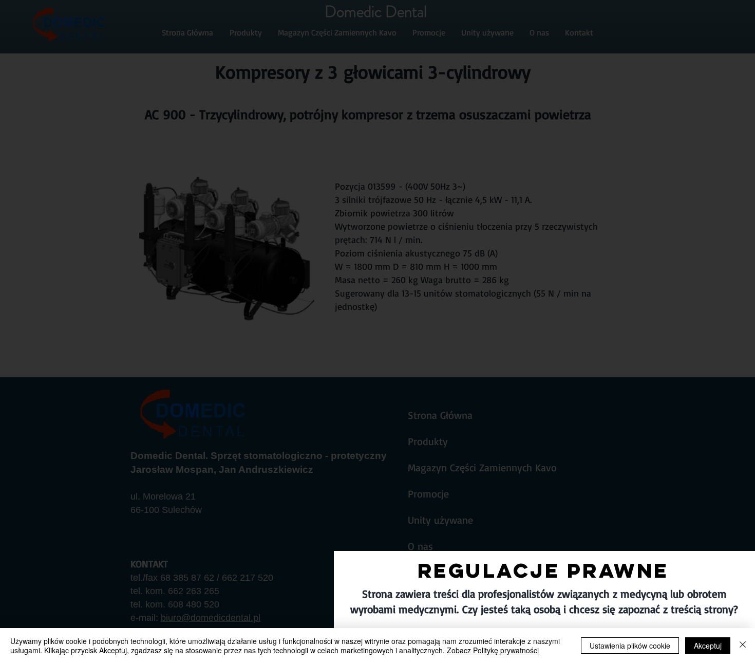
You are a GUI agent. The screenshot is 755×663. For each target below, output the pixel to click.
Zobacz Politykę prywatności (493, 650)
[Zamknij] (743, 645)
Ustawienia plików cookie (630, 645)
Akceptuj (708, 645)
